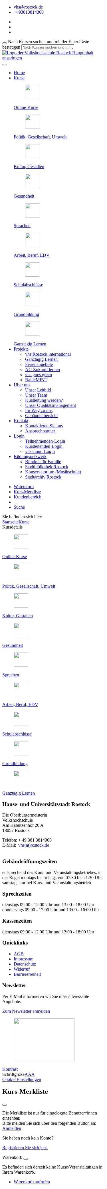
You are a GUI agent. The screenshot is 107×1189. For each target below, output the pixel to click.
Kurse (24, 521)
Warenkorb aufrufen (32, 1181)
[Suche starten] (4, 43)
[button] (26, 1011)
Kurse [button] (19, 77)
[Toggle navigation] (4, 64)
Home (19, 72)
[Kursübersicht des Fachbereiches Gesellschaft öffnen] (32, 127)
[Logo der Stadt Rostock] (44, 1059)
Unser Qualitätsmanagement (50, 405)
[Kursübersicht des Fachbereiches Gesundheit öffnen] (32, 186)
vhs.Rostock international (48, 354)
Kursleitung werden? (44, 400)
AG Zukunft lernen (42, 369)
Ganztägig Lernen (30, 343)
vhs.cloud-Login (40, 451)
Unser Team (36, 395)
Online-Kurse (26, 107)
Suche (19, 507)
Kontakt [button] (21, 420)
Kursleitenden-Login (43, 446)
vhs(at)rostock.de (33, 845)
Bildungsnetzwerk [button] (30, 456)
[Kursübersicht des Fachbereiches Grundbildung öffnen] (32, 304)
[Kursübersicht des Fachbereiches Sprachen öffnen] (32, 216)
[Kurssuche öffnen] (16, 503)
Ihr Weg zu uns (39, 410)
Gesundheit (24, 196)
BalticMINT (36, 379)
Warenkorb (24, 486)
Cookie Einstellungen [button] (21, 1079)
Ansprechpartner (40, 430)
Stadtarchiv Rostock (43, 477)
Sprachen (22, 225)
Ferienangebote (39, 364)
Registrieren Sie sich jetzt (25, 1147)
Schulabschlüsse (28, 284)
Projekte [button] (21, 349)
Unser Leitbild (38, 390)
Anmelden (11, 1128)
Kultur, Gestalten (29, 166)
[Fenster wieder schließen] (4, 1105)
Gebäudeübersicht (41, 415)
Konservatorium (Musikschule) (53, 471)
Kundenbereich (27, 496)
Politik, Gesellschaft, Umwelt (40, 136)
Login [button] (19, 436)
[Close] (25, 1159)
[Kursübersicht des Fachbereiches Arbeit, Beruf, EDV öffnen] (32, 245)
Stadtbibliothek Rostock (46, 466)
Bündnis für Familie (43, 461)
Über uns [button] (22, 384)
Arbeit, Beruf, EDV (32, 255)
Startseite (10, 521)
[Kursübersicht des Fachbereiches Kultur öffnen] (32, 156)
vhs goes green (38, 374)
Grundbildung (26, 314)
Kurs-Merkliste (27, 491)
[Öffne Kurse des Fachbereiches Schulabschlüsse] (32, 275)
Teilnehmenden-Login (45, 441)
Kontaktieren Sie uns (44, 425)
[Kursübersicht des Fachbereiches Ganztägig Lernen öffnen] (32, 334)
